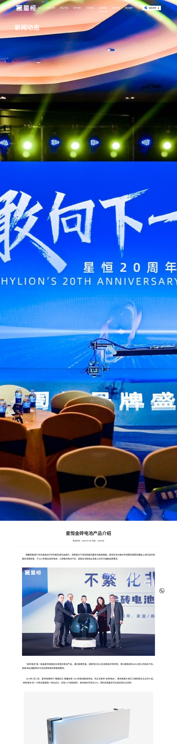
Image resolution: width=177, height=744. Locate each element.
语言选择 (152, 8)
